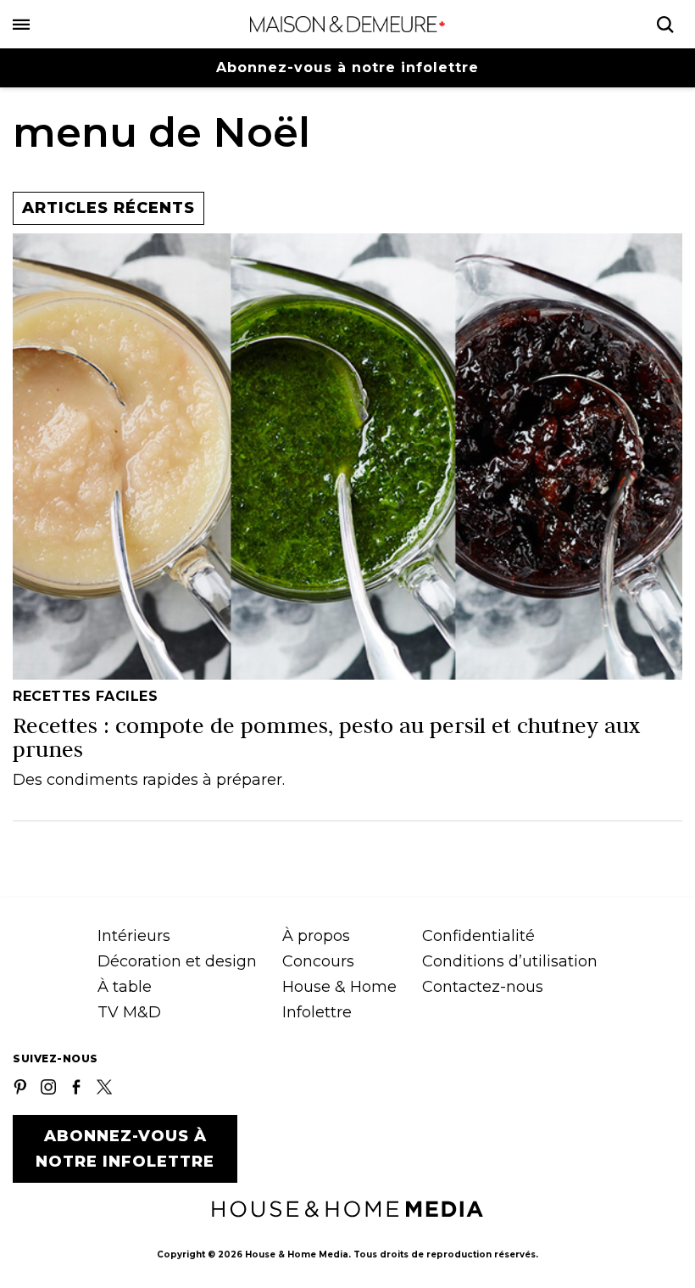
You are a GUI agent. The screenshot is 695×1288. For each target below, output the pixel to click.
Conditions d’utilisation (510, 961)
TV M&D (129, 1012)
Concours (318, 961)
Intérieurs (133, 936)
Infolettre (317, 1012)
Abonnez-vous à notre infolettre (347, 67)
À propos (316, 936)
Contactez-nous (482, 986)
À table (124, 986)
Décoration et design (177, 961)
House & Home (339, 986)
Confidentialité (478, 936)
